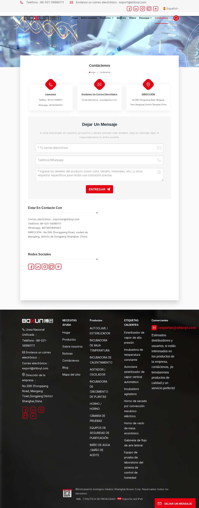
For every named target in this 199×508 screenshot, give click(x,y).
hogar (75, 18)
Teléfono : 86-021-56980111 (45, 2)
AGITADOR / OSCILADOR (97, 372)
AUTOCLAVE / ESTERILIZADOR (100, 331)
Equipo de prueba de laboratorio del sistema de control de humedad (133, 465)
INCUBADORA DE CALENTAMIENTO (101, 360)
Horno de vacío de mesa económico (134, 428)
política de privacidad (100, 498)
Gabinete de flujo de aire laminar (135, 443)
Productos (105, 18)
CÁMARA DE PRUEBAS (97, 418)
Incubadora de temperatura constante (133, 354)
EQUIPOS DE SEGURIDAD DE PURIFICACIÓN (99, 433)
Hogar (66, 332)
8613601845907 (56, 105)
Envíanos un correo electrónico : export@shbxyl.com (111, 2)
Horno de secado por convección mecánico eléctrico (135, 408)
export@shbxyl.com (108, 100)
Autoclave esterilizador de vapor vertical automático (134, 374)
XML (78, 498)
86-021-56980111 (55, 100)
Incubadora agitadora (131, 391)
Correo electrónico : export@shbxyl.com (35, 366)
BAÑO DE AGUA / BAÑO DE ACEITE (100, 450)
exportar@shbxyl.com (66, 219)
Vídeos (132, 18)
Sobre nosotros (89, 18)
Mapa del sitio (71, 374)
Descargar (144, 18)
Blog (65, 367)
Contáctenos (161, 18)
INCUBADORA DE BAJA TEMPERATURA (100, 345)
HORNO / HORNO (95, 406)
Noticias (67, 353)
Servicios (121, 18)
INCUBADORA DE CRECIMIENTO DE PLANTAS (99, 389)
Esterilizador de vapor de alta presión (134, 337)
